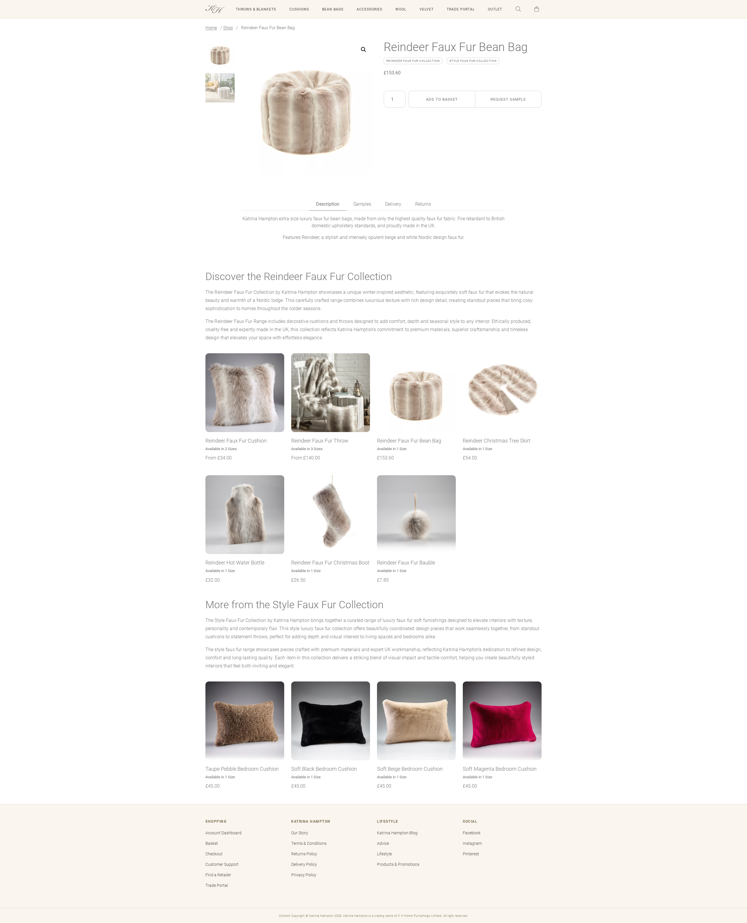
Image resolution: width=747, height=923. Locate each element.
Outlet (495, 9)
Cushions (299, 9)
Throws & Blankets (256, 9)
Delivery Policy (304, 864)
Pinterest (471, 853)
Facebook (472, 832)
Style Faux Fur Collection (473, 61)
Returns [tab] (423, 204)
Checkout (214, 853)
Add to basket (442, 99)
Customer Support (222, 864)
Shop (228, 27)
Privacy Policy (303, 874)
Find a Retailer (218, 874)
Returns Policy (304, 853)
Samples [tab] (362, 204)
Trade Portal (461, 9)
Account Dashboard (223, 832)
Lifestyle (384, 853)
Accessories (369, 9)
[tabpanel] (373, 228)
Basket (211, 843)
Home (211, 27)
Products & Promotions (398, 864)
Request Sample (508, 99)
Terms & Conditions (309, 843)
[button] (518, 9)
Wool (400, 9)
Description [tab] (327, 204)
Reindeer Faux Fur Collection (413, 61)
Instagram (472, 843)
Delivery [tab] (393, 204)
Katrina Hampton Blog (397, 832)
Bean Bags (332, 9)
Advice (383, 843)
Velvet (427, 9)
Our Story (299, 832)
